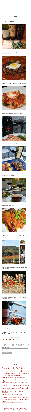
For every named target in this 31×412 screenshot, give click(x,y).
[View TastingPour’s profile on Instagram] (10, 339)
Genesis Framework (9, 409)
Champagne (4, 373)
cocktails (24, 373)
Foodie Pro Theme (20, 408)
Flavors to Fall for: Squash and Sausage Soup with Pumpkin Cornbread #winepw (14, 298)
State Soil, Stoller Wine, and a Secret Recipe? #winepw (12, 113)
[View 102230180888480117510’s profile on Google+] (19, 339)
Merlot (3, 385)
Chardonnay (11, 373)
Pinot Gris (17, 388)
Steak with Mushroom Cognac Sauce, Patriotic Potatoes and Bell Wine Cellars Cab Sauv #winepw (15, 174)
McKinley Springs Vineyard (11, 382)
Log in (26, 409)
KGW (3, 382)
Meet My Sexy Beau (5, 328)
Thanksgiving (15, 397)
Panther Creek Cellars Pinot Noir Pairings (10, 144)
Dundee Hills (12, 377)
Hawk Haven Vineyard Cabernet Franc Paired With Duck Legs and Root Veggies (15, 236)
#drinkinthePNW (10, 368)
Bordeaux (3, 371)
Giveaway (8, 380)
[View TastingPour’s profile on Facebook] (3, 339)
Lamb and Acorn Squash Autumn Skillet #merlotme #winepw (14, 83)
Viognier (27, 397)
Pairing (25, 385)
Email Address (5, 347)
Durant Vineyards (20, 377)
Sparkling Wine (7, 394)
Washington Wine (16, 399)
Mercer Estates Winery (22, 382)
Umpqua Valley (22, 397)
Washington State (7, 399)
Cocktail (19, 373)
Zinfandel (19, 402)
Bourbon (7, 371)
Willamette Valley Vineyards (11, 402)
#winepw (22, 368)
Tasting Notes (7, 397)
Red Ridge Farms (12, 391)
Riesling (17, 391)
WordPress (19, 409)
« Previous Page (8, 332)
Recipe (5, 391)
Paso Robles (11, 388)
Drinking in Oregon (9, 375)
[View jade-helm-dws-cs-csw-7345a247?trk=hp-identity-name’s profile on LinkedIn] (16, 339)
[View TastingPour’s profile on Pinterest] (13, 339)
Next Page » (6, 334)
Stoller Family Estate (19, 394)
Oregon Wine (17, 385)
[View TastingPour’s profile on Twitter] (6, 339)
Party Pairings (5, 388)
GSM (13, 380)
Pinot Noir (24, 388)
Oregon (8, 385)
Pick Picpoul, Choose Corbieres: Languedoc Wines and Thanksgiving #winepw (13, 52)
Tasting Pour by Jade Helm (15, 6)
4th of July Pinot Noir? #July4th (8, 205)
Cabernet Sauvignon (17, 371)
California (27, 371)
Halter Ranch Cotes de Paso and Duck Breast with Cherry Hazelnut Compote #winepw (15, 268)
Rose (21, 392)
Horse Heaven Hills (21, 380)
